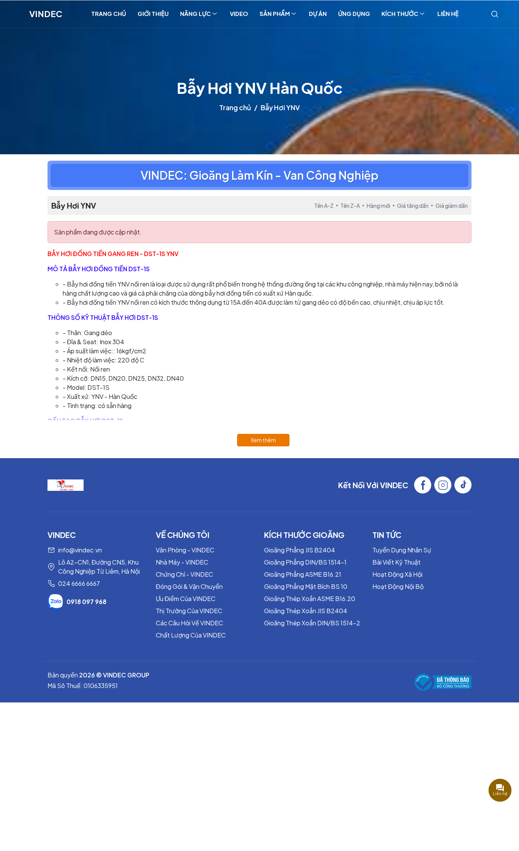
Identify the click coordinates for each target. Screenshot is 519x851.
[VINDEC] (65, 484)
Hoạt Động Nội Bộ (398, 586)
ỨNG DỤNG (354, 13)
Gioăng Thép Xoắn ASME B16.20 (309, 599)
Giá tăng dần (413, 205)
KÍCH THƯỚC (399, 13)
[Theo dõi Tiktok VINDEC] (463, 485)
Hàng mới (378, 205)
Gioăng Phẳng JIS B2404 (299, 550)
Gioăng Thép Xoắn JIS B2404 (305, 611)
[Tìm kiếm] (494, 13)
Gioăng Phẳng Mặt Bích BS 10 (305, 586)
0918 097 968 (86, 602)
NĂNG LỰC (195, 13)
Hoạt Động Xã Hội (397, 574)
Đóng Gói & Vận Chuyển (189, 586)
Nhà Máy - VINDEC (182, 562)
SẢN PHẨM (275, 13)
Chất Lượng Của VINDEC (191, 635)
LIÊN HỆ (448, 13)
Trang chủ (235, 107)
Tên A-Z (324, 205)
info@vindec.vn (80, 550)
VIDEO (239, 13)
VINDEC (45, 13)
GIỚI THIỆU (153, 13)
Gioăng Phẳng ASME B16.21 (302, 574)
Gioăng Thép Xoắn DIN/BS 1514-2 (312, 623)
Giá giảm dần (451, 205)
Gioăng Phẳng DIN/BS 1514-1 (305, 562)
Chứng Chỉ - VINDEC (184, 574)
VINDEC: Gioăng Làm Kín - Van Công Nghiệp (259, 175)
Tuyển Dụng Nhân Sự (401, 550)
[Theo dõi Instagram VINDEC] (442, 485)
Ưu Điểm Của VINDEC (185, 599)
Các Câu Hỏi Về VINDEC (189, 623)
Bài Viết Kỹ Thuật (396, 562)
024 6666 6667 (79, 583)
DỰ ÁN (318, 13)
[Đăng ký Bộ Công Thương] (443, 682)
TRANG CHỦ (108, 13)
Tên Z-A (350, 205)
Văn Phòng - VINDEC (185, 550)
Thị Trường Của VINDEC (189, 611)
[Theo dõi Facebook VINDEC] (422, 485)
